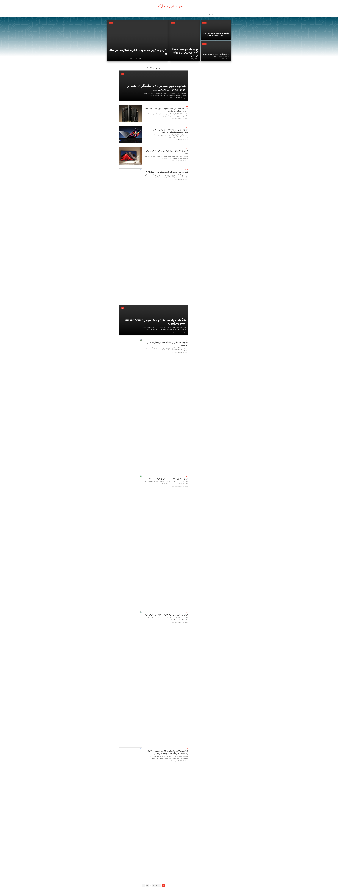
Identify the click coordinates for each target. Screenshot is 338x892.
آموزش (198, 14)
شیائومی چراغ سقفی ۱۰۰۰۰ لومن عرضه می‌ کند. (168, 479)
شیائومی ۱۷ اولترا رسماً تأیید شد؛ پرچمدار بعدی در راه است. (167, 343)
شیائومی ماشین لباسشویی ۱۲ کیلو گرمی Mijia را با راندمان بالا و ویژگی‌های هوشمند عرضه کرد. (167, 752)
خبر (209, 14)
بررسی (204, 14)
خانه (213, 14)
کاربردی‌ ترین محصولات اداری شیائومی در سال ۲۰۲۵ (167, 172)
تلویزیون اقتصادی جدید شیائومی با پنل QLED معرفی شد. (166, 152)
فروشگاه (193, 14)
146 (147, 885)
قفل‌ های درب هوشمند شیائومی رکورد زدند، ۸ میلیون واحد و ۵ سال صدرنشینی (166, 109)
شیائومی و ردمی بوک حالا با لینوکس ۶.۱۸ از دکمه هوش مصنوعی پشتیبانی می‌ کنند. (168, 130)
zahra (180, 118)
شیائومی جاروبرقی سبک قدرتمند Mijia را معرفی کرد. (166, 615)
